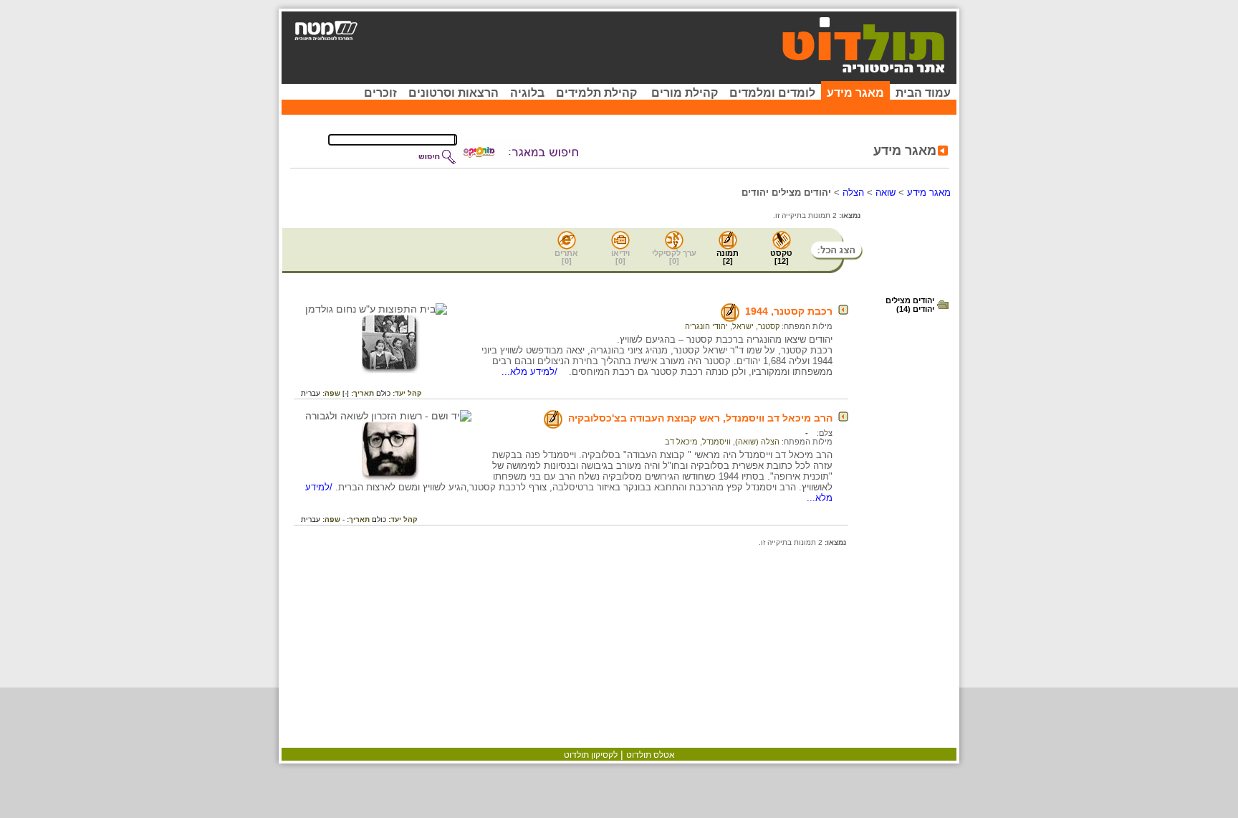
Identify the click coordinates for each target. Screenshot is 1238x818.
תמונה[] (727, 257)
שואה (885, 192)
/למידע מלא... (531, 371)
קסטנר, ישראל (755, 326)
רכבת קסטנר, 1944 (788, 311)
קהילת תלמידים (596, 93)
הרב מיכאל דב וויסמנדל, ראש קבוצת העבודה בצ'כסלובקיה (700, 418)
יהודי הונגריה (706, 326)
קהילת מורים (684, 93)
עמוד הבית (923, 93)
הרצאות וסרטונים (453, 93)
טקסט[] (781, 257)
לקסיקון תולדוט (591, 755)
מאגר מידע (855, 93)
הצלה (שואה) (757, 441)
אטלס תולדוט (650, 755)
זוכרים (380, 93)
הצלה (853, 192)
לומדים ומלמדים (772, 93)
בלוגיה (527, 93)
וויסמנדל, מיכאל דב (698, 441)
